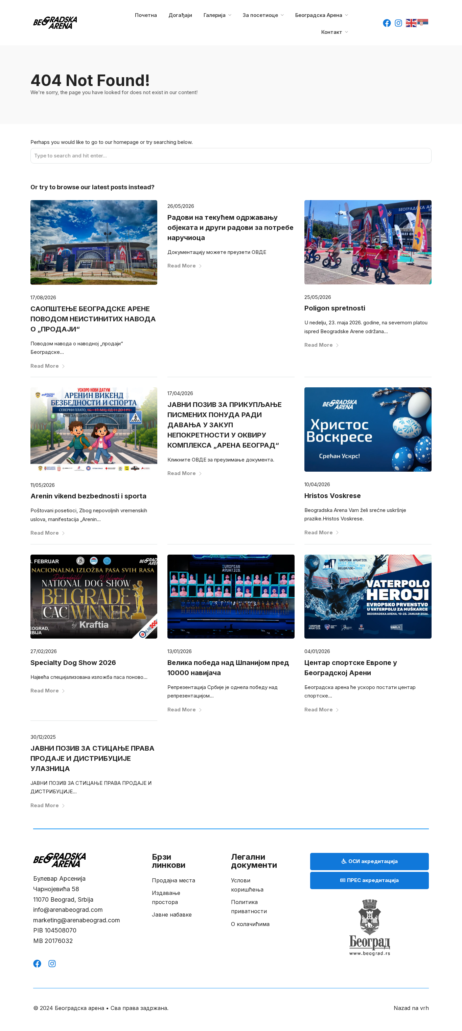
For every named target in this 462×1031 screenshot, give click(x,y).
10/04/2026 (317, 484)
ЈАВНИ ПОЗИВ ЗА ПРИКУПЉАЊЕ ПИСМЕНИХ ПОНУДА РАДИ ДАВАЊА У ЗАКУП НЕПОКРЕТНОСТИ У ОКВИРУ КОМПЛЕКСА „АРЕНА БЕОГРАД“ (224, 425)
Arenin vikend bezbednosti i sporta (88, 496)
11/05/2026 (42, 485)
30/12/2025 (43, 737)
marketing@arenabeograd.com (76, 920)
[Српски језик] (423, 22)
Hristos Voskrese (332, 496)
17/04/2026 (180, 393)
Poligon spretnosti (334, 308)
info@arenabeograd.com (68, 909)
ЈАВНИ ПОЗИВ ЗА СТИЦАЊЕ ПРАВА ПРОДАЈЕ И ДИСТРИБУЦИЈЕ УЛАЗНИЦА (92, 758)
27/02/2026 (43, 651)
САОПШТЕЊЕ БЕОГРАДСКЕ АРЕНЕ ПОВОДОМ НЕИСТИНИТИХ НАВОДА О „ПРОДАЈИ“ (93, 319)
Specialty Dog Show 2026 (73, 663)
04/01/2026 (317, 651)
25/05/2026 (317, 297)
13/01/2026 (179, 651)
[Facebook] (387, 23)
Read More (44, 366)
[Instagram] (398, 23)
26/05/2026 (180, 206)
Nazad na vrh (411, 1008)
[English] (411, 22)
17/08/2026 (43, 297)
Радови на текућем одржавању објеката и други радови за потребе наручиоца (230, 227)
